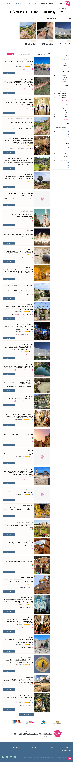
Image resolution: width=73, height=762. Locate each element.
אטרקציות (68, 747)
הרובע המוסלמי (64, 129)
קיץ (66, 149)
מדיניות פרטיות (60, 757)
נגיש (66, 63)
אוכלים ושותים (48, 3)
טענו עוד (25, 714)
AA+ (3, 3)
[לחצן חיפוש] (14, 3)
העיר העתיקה (64, 162)
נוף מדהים (65, 77)
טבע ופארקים (64, 97)
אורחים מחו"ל (64, 108)
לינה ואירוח (40, 3)
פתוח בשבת (64, 75)
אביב (66, 153)
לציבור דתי (65, 112)
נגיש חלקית (64, 65)
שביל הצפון (64, 136)
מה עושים (62, 3)
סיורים (34, 747)
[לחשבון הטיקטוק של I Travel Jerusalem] (7, 757)
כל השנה (65, 147)
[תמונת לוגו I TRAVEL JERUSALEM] (68, 3)
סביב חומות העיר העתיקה (61, 127)
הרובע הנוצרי (64, 131)
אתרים (65, 89)
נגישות (53, 757)
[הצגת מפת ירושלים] (21, 3)
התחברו (11, 3)
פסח (66, 151)
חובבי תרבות (64, 114)
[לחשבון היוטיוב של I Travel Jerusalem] (11, 757)
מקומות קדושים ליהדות (62, 95)
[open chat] (70, 759)
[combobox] (22, 54)
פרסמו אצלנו (48, 757)
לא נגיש (65, 67)
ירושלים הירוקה (64, 165)
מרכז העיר (65, 167)
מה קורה (56, 3)
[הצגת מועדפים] (18, 3)
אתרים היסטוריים (63, 91)
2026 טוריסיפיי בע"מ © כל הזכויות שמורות (34, 757)
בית (70, 8)
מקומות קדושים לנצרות (62, 93)
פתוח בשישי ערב (63, 81)
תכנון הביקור (33, 3)
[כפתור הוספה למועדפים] (70, 23)
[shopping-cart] (16, 3)
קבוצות (65, 110)
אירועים (52, 747)
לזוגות (66, 116)
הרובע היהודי (64, 134)
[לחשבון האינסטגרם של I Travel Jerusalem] (15, 757)
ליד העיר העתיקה (63, 160)
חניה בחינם (65, 79)
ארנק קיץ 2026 (67, 750)
